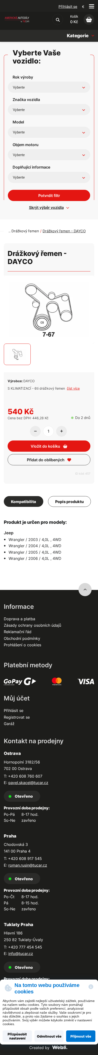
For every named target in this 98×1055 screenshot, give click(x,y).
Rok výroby (23, 77)
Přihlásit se (68, 6)
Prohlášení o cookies (22, 644)
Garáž (9, 723)
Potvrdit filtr (49, 195)
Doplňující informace (31, 167)
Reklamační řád (17, 631)
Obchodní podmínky (22, 638)
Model (18, 122)
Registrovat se (17, 717)
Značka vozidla (26, 99)
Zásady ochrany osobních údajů (32, 625)
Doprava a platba (19, 618)
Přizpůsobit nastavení (17, 1036)
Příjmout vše (80, 1036)
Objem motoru (26, 145)
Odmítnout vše (49, 1036)
